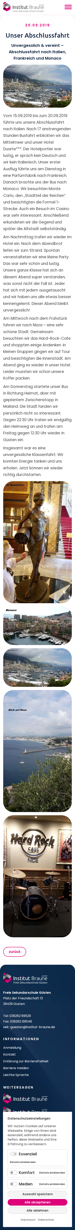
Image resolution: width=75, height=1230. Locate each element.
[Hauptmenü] (68, 7)
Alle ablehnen (37, 1210)
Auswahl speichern (37, 1194)
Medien (26, 1184)
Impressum (28, 1220)
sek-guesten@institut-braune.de (29, 1027)
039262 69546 (21, 1021)
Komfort (27, 1172)
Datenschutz (46, 1220)
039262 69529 (20, 1016)
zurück (15, 951)
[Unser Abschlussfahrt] (37, 542)
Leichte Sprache (16, 1075)
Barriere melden (16, 1068)
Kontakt (9, 1054)
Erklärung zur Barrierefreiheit (26, 1061)
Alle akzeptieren (37, 1202)
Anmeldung (12, 1047)
